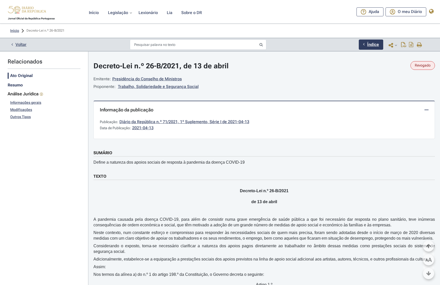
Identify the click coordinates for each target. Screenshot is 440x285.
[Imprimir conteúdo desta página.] (419, 45)
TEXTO (99, 176)
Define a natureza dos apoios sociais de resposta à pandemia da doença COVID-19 (169, 162)
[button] (27, 10)
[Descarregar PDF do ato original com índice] (411, 45)
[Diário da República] (27, 11)
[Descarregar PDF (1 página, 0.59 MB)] (403, 45)
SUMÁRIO (102, 152)
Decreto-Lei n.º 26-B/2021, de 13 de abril (161, 66)
